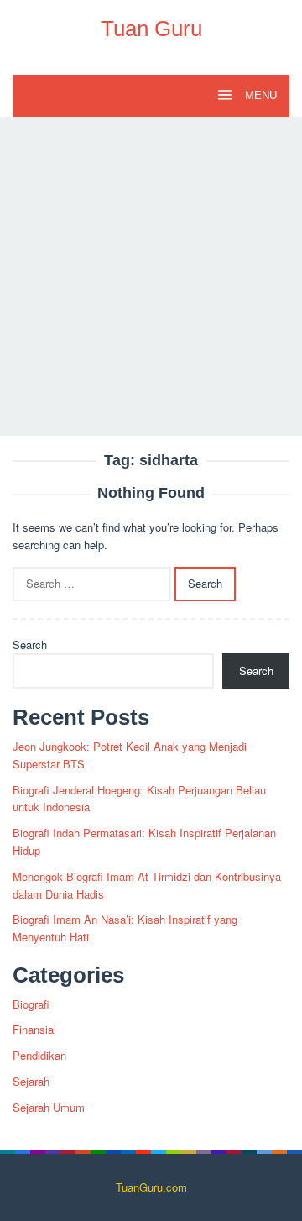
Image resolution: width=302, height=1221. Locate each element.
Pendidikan (39, 1055)
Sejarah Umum (49, 1107)
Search (30, 644)
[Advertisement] (151, 276)
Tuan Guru (151, 28)
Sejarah (31, 1081)
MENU (259, 95)
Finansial (34, 1029)
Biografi (31, 1004)
